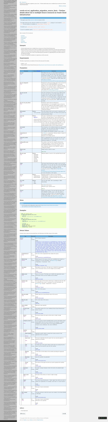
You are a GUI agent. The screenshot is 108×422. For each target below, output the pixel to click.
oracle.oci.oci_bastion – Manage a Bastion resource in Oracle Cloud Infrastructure (9, 109)
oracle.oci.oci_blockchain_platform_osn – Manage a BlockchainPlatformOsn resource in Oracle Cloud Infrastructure (10, 194)
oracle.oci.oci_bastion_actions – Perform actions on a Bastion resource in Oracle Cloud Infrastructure (10, 113)
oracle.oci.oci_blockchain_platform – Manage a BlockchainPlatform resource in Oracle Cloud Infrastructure (9, 181)
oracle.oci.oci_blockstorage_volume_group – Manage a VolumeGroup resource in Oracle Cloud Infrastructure (10, 297)
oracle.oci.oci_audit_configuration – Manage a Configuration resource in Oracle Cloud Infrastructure (9, 76)
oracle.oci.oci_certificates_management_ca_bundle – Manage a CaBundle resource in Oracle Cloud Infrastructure (10, 376)
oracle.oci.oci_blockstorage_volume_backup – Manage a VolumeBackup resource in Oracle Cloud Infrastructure (10, 264)
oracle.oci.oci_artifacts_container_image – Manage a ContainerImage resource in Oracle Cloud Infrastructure (10, 23)
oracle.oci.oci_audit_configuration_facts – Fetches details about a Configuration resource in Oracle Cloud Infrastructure (10, 79)
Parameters (23, 38)
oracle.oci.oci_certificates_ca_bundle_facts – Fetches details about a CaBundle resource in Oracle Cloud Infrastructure (10, 350)
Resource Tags (54, 260)
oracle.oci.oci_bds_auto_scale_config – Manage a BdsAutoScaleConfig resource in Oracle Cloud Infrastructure (10, 140)
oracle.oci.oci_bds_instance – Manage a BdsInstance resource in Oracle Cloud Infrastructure (9, 148)
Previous (23, 413)
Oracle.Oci (24, 2)
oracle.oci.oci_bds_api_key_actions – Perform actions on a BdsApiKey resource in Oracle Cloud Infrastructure (9, 132)
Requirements (24, 37)
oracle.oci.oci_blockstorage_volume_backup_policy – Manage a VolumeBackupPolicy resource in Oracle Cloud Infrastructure (10, 275)
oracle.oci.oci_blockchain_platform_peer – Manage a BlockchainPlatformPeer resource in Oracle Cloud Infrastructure (10, 207)
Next (64, 413)
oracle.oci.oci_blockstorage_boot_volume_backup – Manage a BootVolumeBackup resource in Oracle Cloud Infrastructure (10, 227)
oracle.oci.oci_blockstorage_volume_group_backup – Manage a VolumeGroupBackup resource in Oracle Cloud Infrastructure (10, 304)
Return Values (24, 42)
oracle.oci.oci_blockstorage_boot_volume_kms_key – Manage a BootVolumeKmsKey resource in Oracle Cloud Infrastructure (10, 244)
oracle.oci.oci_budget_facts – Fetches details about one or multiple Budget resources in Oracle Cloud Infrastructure (10, 346)
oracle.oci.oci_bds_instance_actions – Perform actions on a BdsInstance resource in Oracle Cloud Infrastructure (9, 151)
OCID (44, 133)
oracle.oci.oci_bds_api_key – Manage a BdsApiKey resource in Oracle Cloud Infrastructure (9, 128)
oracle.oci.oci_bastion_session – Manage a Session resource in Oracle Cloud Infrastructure (10, 120)
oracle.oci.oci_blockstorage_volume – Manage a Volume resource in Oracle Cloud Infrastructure (9, 257)
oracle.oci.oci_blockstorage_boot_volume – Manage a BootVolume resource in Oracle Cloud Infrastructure (10, 219)
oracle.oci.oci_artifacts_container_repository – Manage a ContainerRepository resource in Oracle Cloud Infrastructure (10, 43)
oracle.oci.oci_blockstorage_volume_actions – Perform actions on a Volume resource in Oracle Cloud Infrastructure (10, 260)
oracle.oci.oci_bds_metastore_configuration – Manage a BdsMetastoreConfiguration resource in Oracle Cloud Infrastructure (10, 160)
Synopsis (23, 35)
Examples (23, 41)
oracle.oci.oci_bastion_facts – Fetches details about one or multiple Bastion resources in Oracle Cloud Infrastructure (10, 116)
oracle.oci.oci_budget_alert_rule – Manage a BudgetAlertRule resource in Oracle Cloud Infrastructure (9, 338)
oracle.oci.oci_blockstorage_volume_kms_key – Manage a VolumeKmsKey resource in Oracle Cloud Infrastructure (10, 326)
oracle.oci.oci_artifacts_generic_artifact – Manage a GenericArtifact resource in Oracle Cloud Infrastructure (9, 56)
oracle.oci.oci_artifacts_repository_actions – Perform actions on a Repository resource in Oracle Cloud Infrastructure (10, 67)
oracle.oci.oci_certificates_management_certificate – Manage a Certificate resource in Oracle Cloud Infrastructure (10, 388)
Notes (22, 39)
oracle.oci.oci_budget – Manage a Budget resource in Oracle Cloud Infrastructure (9, 334)
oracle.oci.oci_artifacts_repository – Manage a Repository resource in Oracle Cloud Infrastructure (10, 64)
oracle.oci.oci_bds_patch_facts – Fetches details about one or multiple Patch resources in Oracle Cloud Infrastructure (9, 173)
